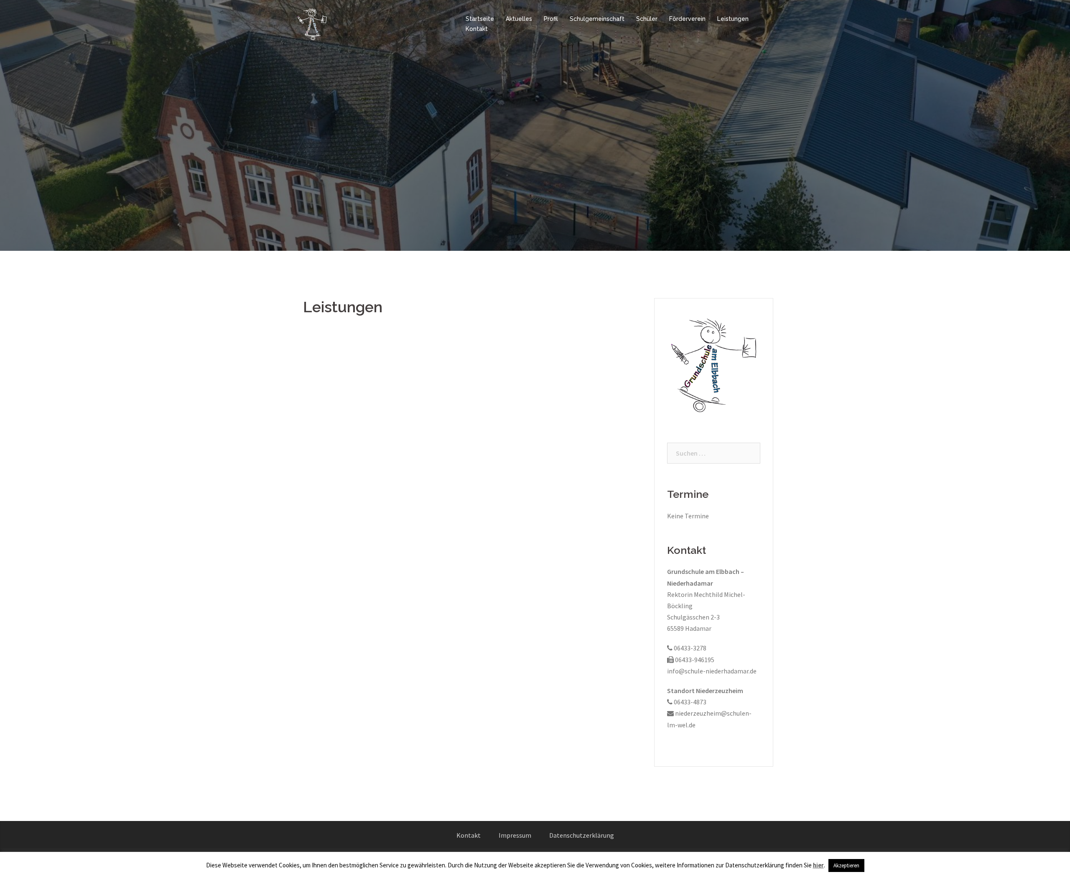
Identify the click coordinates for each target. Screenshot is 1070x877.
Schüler (646, 18)
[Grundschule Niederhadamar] (313, 23)
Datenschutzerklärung (581, 835)
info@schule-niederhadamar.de (712, 671)
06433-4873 (689, 702)
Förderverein (687, 18)
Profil (551, 18)
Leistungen (733, 18)
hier (818, 865)
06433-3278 (689, 648)
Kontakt (477, 28)
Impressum (515, 835)
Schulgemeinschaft (597, 18)
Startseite (480, 18)
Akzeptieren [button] (846, 865)
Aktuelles (519, 18)
